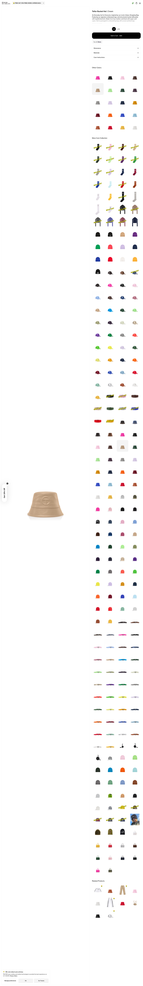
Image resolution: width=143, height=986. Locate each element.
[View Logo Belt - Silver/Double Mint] (98, 670)
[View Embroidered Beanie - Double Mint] (135, 757)
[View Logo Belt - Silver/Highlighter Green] (110, 695)
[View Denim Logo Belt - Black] (98, 632)
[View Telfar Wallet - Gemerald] (110, 794)
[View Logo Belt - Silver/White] (98, 745)
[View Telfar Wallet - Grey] (110, 570)
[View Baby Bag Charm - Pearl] (135, 832)
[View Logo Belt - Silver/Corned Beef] (98, 657)
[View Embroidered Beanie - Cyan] (110, 769)
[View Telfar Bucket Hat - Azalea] (98, 76)
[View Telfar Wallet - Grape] (135, 558)
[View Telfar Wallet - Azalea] (98, 508)
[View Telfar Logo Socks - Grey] (135, 197)
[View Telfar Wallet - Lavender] (110, 583)
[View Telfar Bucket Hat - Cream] (98, 89)
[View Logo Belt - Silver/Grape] (110, 682)
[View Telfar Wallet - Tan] (98, 620)
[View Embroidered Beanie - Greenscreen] (98, 246)
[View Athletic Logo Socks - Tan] (135, 184)
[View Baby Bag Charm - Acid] (110, 869)
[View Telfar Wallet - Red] (98, 608)
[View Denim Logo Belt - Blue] (110, 632)
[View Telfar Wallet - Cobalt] (110, 533)
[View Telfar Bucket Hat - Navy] (122, 101)
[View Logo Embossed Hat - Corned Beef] (135, 296)
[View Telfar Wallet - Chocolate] (98, 533)
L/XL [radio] (118, 29)
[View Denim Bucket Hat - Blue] (135, 421)
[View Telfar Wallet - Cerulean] (135, 520)
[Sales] (133, 3)
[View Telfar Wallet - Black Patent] (98, 520)
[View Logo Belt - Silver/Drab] (110, 670)
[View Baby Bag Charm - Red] (110, 844)
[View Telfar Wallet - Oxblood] (110, 595)
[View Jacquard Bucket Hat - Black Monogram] (98, 433)
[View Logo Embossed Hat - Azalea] (110, 284)
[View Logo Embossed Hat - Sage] (98, 383)
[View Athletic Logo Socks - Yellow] (110, 197)
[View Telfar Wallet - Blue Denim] (110, 520)
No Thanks (41, 980)
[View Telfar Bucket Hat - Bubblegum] (122, 76)
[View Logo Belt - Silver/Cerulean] (110, 645)
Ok (26, 980)
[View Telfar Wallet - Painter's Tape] (122, 595)
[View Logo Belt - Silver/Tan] (135, 732)
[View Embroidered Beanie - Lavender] (122, 246)
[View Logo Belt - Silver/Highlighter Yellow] (122, 695)
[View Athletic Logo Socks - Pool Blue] (110, 184)
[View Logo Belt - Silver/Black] (135, 632)
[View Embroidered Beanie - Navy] (135, 246)
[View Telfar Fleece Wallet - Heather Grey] (122, 496)
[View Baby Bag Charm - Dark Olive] (98, 857)
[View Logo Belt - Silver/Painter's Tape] (122, 720)
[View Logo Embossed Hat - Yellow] (98, 396)
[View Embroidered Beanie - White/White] (122, 259)
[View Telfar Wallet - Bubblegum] (122, 520)
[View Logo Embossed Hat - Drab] (98, 321)
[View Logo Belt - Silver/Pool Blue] (135, 720)
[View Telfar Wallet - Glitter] (98, 794)
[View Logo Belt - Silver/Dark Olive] (135, 657)
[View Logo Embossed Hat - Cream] (98, 309)
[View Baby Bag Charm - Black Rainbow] (122, 857)
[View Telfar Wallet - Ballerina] (110, 508)
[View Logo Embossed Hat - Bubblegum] (135, 284)
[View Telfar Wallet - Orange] (98, 595)
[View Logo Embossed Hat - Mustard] (110, 359)
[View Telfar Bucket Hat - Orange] (110, 114)
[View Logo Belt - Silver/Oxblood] (110, 720)
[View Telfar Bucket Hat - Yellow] (122, 126)
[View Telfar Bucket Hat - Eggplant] (135, 89)
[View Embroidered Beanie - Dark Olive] (98, 769)
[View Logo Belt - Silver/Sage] (110, 732)
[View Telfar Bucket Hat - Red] (110, 126)
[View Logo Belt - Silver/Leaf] (98, 707)
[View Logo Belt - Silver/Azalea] (122, 632)
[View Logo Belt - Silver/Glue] (135, 670)
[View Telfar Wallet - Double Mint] (122, 545)
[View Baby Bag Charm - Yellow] (98, 844)
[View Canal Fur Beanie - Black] (135, 819)
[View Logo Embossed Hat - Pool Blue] (122, 371)
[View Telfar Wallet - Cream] (135, 533)
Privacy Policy (13, 975)
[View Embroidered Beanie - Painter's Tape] (98, 259)
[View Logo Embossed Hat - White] (135, 383)
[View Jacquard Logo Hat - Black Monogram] (110, 271)
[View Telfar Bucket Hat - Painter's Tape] (122, 114)
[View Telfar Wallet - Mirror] (110, 757)
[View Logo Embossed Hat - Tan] (122, 383)
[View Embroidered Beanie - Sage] (110, 782)
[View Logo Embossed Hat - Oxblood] (98, 371)
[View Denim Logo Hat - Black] (98, 284)
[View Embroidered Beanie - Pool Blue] (135, 769)
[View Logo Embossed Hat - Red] (135, 371)
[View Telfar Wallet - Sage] (122, 608)
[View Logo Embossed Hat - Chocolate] (110, 296)
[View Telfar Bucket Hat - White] (135, 126)
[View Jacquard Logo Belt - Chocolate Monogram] (135, 620)
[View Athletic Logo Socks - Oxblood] (135, 172)
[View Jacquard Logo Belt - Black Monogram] (122, 620)
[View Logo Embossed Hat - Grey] (122, 334)
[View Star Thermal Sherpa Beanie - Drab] (110, 832)
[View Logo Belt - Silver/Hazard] (98, 695)
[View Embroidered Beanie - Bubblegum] (122, 757)
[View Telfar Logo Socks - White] (98, 209)
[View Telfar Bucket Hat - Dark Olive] (122, 89)
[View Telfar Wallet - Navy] (135, 583)
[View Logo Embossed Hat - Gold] (135, 321)
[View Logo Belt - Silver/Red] (98, 732)
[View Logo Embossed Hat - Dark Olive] (122, 309)
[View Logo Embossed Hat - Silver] (110, 383)
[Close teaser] (7, 483)
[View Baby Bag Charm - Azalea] (98, 869)
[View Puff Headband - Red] (98, 421)
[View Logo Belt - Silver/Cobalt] (135, 645)
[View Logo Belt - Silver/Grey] (135, 682)
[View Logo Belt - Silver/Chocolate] (122, 645)
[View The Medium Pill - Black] (135, 745)
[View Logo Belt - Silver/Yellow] (110, 745)
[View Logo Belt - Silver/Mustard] (122, 707)
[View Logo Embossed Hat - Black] (122, 284)
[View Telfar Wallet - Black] (122, 508)
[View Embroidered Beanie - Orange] (122, 769)
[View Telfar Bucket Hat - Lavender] (110, 101)
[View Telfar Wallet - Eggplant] (98, 558)
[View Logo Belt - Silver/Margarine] (110, 707)
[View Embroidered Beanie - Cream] (122, 234)
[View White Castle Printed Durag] (135, 222)
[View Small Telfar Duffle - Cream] (135, 902)
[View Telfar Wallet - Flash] (110, 558)
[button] (138, 48)
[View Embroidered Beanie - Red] (110, 259)
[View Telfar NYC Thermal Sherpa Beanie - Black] (122, 832)
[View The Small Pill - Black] (122, 745)
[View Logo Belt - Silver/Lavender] (135, 695)
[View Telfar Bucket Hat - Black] (110, 76)
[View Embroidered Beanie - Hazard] (110, 246)
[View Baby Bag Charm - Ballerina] (110, 857)
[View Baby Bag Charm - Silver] (122, 844)
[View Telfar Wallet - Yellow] (110, 620)
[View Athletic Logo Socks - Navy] (122, 172)
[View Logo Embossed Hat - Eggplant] (110, 321)
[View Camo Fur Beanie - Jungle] (98, 832)
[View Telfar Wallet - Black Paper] (135, 794)
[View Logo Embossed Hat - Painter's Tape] (110, 371)
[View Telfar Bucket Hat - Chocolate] (135, 76)
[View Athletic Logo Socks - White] (98, 197)
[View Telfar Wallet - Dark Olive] (110, 545)
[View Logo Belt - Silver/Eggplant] (122, 670)
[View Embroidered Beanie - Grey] (98, 782)
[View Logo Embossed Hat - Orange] (135, 359)
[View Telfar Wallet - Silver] (135, 608)
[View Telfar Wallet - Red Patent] (110, 608)
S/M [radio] (114, 29)
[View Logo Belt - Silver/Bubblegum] (98, 645)
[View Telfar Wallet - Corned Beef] (122, 533)
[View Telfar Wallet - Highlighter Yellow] (98, 583)
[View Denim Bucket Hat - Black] (122, 421)
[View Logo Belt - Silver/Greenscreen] (122, 682)
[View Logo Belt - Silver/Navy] (135, 707)
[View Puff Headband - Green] (110, 408)
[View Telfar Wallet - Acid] (135, 496)
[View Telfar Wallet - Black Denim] (135, 508)
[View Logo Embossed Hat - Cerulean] (98, 296)
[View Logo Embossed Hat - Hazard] (135, 334)
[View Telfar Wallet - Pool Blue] (135, 595)
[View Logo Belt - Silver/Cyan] (122, 657)
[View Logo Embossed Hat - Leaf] (135, 346)
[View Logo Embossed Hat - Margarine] (98, 359)
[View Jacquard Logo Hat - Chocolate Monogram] (122, 271)
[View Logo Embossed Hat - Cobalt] (122, 296)
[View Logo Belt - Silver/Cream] (110, 657)
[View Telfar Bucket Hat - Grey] (98, 101)
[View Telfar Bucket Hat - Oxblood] (98, 114)
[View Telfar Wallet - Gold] (122, 558)
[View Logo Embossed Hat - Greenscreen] (110, 334)
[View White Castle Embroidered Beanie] (98, 271)
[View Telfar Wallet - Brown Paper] (122, 794)
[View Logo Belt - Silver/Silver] (122, 732)
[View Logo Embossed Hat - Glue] (122, 321)
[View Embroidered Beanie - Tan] (135, 782)
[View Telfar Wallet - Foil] (110, 807)
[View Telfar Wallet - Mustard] (122, 583)
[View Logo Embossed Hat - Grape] (98, 334)
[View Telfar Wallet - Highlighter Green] (135, 570)
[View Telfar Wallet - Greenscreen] (98, 570)
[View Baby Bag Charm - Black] (135, 857)
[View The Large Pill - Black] (98, 757)
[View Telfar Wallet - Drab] (135, 545)
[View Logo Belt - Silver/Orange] (98, 720)
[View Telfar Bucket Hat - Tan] (98, 126)
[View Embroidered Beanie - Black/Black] (98, 234)
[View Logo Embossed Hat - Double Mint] (135, 309)
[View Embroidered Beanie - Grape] (135, 234)
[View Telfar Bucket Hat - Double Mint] (110, 89)
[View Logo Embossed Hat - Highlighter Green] (98, 346)
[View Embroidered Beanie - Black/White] (110, 234)
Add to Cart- (116, 35)
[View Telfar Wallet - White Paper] (98, 807)
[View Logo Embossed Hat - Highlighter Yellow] (110, 346)
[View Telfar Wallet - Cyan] (98, 545)
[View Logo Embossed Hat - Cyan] (110, 309)
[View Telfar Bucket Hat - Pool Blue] (135, 114)
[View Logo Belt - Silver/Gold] (98, 682)
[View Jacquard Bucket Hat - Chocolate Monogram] (110, 433)
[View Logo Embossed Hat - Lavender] (122, 346)
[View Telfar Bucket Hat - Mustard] (135, 101)
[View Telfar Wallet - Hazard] (122, 570)
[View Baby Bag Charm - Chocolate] (135, 844)
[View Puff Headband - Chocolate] (135, 396)
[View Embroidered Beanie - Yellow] (135, 259)
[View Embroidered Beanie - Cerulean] (122, 782)
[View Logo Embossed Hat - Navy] (122, 359)
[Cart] (136, 3)
